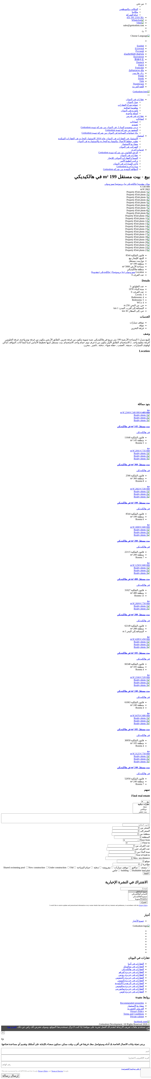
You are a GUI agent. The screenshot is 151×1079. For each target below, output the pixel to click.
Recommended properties (132, 1003)
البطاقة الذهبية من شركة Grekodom (120, 169)
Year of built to (143, 855)
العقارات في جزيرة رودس (131, 975)
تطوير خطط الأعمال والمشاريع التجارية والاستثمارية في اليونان (107, 141)
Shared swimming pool (14, 867)
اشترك (143, 902)
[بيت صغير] (141, 812)
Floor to (146, 843)
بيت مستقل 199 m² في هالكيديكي (133, 503)
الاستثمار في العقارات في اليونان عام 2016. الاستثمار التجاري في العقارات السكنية (98, 138)
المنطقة (146, 837)
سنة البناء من (143, 852)
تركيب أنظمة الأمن (129, 161)
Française (139, 67)
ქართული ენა (136, 70)
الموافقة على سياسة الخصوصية (134, 1069)
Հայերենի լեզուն (134, 54)
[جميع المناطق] (137, 891)
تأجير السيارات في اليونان (125, 163)
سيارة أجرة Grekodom (127, 166)
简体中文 (139, 59)
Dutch (141, 65)
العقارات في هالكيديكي (133, 969)
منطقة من (145, 834)
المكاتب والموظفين (128, 9)
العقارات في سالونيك (133, 966)
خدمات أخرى (137, 149)
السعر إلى (145, 831)
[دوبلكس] (141, 809)
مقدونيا (140, 184)
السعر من (145, 828)
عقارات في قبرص (135, 116)
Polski (141, 76)
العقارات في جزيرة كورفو (131, 972)
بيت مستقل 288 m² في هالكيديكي (133, 614)
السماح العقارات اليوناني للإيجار (123, 158)
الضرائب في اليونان (128, 147)
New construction (36, 867)
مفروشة (106, 867)
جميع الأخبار (138, 921)
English (140, 46)
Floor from (145, 840)
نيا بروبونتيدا (120, 184)
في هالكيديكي (143, 432)
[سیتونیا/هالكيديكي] (137, 896)
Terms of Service (57, 1071)
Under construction (57, 867)
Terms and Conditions (133, 1014)
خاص (114, 870)
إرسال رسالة (10, 1075)
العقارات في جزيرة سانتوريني (129, 989)
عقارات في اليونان (135, 99)
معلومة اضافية (131, 108)
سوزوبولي (109, 184)
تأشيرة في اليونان (129, 110)
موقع (147, 861)
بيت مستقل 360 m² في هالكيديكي (133, 464)
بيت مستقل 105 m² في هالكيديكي (133, 653)
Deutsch (140, 62)
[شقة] (141, 807)
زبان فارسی (138, 73)
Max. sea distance (141, 858)
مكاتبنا (135, 12)
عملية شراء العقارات (128, 105)
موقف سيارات (121, 867)
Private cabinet (137, 1016)
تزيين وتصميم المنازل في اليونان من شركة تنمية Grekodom (109, 127)
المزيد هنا (11, 1027)
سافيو (135, 867)
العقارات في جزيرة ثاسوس (130, 980)
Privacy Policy (143, 905)
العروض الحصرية (135, 1008)
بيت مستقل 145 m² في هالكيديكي (133, 426)
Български (138, 56)
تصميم (135, 124)
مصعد (144, 867)
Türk (141, 81)
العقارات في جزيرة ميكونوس (129, 986)
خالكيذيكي (131, 184)
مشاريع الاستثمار (130, 144)
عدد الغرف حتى (142, 849)
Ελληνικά (139, 48)
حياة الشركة (132, 15)
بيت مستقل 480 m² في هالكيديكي (133, 579)
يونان (147, 184)
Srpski (141, 78)
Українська (138, 84)
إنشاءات (140, 119)
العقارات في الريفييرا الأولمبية (129, 983)
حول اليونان (132, 102)
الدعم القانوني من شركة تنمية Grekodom (118, 152)
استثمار (140, 135)
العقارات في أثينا (136, 963)
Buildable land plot (141, 870)
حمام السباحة (83, 867)
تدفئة (96, 867)
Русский (140, 51)
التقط (146, 873)
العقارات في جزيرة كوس (131, 991)
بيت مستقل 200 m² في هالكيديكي (133, 541)
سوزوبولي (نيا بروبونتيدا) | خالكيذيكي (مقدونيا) (113, 272)
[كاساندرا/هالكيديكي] (137, 894)
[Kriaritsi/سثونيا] (137, 899)
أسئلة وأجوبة (132, 113)
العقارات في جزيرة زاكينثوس (129, 977)
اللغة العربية (138, 86)
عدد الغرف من (143, 845)
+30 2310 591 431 (135, 17)
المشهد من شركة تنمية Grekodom (121, 130)
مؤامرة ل (145, 864)
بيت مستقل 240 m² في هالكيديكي (133, 691)
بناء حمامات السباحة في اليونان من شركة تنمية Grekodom (110, 133)
